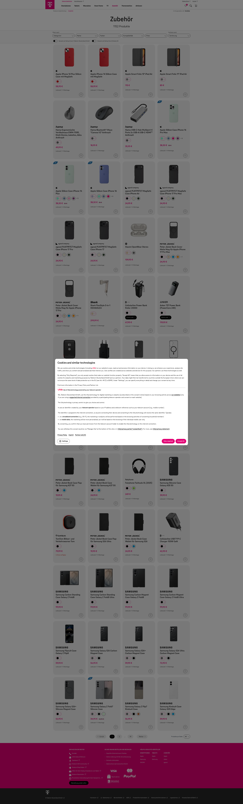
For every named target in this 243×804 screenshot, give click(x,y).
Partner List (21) (80, 435)
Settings (65, 441)
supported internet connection (80, 397)
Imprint (71, 435)
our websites (176, 395)
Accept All (180, 441)
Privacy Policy (62, 435)
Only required (168, 441)
